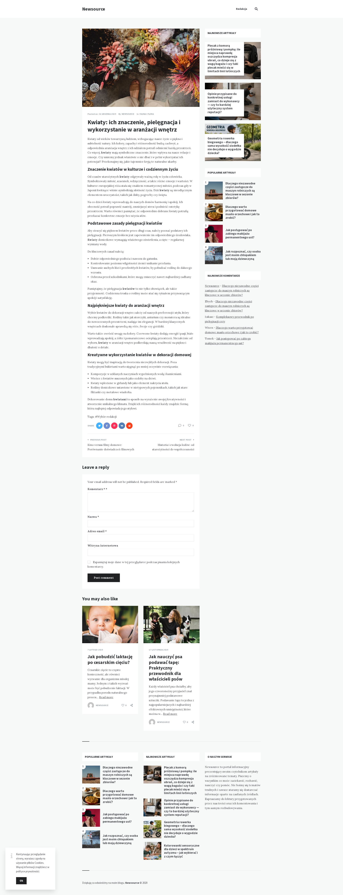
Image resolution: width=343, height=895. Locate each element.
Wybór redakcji (107, 416)
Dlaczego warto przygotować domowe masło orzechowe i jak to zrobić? (242, 212)
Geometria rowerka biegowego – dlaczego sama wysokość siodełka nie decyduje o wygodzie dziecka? (224, 145)
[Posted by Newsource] (91, 705)
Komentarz (96, 489)
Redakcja (241, 9)
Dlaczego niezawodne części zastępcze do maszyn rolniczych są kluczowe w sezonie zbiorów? (240, 190)
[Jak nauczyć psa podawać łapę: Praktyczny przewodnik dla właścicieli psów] (148, 634)
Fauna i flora (147, 114)
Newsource (93, 9)
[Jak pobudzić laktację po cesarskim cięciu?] (87, 634)
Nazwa (93, 516)
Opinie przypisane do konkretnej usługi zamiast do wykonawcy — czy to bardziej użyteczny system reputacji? (224, 103)
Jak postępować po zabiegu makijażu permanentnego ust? (239, 233)
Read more (106, 697)
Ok (21, 880)
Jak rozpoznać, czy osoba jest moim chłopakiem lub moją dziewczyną (243, 255)
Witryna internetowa (103, 545)
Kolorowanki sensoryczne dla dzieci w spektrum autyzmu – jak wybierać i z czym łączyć (181, 851)
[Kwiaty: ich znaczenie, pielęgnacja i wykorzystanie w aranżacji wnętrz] (87, 97)
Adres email (97, 531)
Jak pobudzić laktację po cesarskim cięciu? (110, 659)
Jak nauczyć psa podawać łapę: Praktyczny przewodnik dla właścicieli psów (165, 668)
